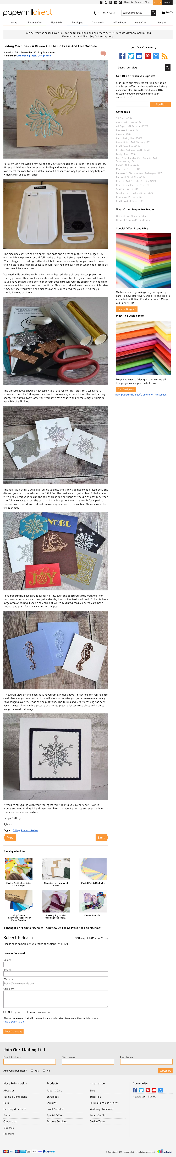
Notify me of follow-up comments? (28, 1012)
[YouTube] (140, 56)
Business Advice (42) (127, 130)
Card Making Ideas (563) (129, 138)
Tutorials (95, 1096)
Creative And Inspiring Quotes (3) (133, 150)
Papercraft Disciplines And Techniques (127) (139, 173)
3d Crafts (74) (124, 118)
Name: (7, 960)
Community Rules (13, 1022)
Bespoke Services (57, 1121)
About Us (8, 1090)
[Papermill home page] (27, 13)
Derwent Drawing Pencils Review (133, 220)
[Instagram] (156, 56)
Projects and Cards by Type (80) (133, 185)
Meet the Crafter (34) (128, 169)
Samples (162, 22)
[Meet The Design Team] (143, 348)
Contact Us (10, 1121)
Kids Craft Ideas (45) (127, 165)
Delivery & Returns (14, 1109)
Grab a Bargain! (127, 309)
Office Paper (119, 22)
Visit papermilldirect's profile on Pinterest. (140, 394)
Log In (157, 2)
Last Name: (127, 1057)
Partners (8, 1134)
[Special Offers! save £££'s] (143, 260)
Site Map (8, 1127)
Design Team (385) (126, 154)
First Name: (69, 1057)
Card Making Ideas (26, 55)
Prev (10, 837)
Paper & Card (35, 22)
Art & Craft (140, 22)
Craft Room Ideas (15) (128, 146)
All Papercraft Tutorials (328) (132, 126)
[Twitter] (131, 56)
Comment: (9, 989)
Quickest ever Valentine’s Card (132, 216)
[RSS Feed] (165, 56)
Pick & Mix (56, 22)
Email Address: (12, 1057)
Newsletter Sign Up (144, 1096)
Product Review (29, 830)
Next (101, 837)
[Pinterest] (148, 56)
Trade (6, 1115)
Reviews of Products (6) (129, 197)
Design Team (44, 55)
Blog (92, 1090)
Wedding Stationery (102, 1109)
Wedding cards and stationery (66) (134, 193)
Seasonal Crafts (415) (127, 188)
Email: (7, 969)
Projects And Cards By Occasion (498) (136, 181)
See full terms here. (102, 36)
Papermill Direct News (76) (130, 177)
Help (6, 1103)
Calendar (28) (123, 134)
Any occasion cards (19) (128, 122)
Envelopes (77, 22)
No (48, 1070)
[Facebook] (123, 56)
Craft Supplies (55, 1109)
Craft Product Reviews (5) (130, 200)
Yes (37, 1070)
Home (14, 22)
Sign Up (167, 2)
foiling (16, 830)
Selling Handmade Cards (104, 1103)
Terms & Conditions (15, 1096)
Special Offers (55, 1115)
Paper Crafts (98, 1115)
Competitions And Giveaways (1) (133, 142)
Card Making (98, 22)
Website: (8, 979)
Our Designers (126, 389)
